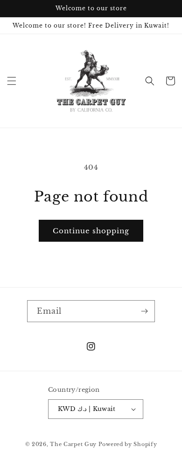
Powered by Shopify (127, 444)
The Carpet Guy (73, 444)
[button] (11, 81)
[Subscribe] (144, 311)
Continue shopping (91, 230)
